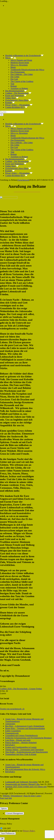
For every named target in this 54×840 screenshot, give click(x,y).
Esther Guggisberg (13, 731)
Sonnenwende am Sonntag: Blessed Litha (22, 784)
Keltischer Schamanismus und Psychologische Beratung (28, 738)
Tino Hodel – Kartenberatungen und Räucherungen (26, 752)
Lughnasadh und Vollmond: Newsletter (21, 782)
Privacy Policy (29, 831)
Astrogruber (10, 724)
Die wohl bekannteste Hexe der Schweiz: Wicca (25, 769)
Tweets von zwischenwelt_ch (12, 709)
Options (4, 809)
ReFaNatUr (10, 745)
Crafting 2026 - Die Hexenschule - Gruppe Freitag (21, 689)
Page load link (6, 798)
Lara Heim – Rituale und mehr (18, 740)
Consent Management (14, 813)
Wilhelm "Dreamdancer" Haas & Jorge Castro (22, 796)
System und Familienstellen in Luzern (20, 747)
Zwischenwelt (23, 180)
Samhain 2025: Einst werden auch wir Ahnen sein (26, 786)
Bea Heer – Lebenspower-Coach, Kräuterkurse (24, 726)
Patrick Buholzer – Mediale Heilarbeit (21, 742)
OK (2, 839)
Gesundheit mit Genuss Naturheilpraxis (21, 735)
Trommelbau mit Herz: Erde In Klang (20, 754)
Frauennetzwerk (12, 733)
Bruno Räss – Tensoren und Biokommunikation (25, 728)
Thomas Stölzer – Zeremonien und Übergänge (24, 749)
